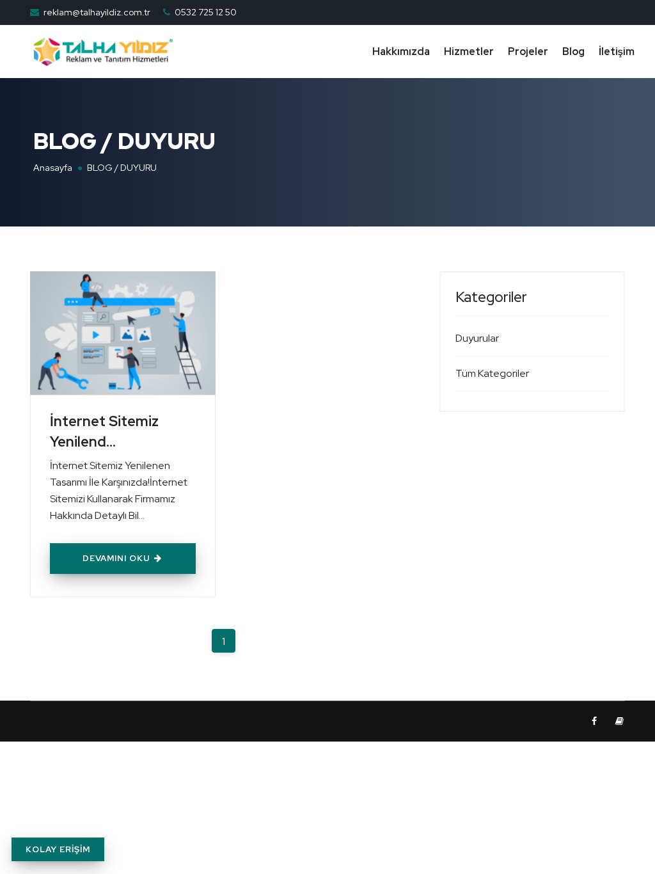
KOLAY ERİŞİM (58, 849)
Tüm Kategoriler (492, 373)
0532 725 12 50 (206, 12)
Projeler (528, 51)
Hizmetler (469, 51)
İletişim (617, 51)
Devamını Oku (118, 558)
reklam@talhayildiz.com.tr (96, 12)
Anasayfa (52, 167)
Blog (573, 51)
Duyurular (477, 338)
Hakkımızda (401, 51)
